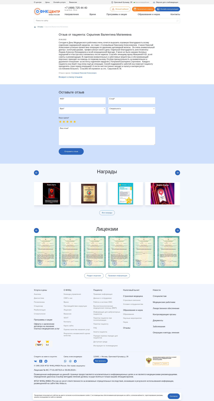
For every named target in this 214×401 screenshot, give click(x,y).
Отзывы (126, 328)
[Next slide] (177, 172)
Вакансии (73, 2)
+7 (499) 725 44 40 (76, 7)
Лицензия (67, 310)
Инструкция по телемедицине (105, 346)
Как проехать (100, 361)
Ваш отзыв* (64, 128)
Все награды (107, 213)
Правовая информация (117, 276)
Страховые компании (131, 300)
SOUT (66, 318)
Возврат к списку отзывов (70, 77)
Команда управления (72, 294)
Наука (125, 322)
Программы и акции (43, 320)
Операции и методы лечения (166, 333)
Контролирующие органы (164, 314)
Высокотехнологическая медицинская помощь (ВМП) (105, 307)
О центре (37, 2)
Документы (158, 320)
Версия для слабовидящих (167, 2)
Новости (157, 290)
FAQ (95, 328)
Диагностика (39, 298)
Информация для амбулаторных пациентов (106, 313)
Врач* (62, 108)
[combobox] (82, 110)
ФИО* (62, 99)
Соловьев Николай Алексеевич (83, 73)
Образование (128, 314)
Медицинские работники (164, 302)
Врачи (66, 302)
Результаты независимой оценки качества (77, 334)
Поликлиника (39, 302)
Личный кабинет (122, 9)
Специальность (115, 108)
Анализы (37, 294)
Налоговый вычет (131, 290)
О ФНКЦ (67, 290)
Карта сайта (68, 326)
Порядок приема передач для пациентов (105, 337)
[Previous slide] (36, 172)
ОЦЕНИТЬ (165, 363)
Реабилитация (40, 310)
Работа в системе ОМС (102, 302)
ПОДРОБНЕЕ (157, 363)
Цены (47, 2)
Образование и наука (133, 310)
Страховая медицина (133, 296)
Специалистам (159, 296)
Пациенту (97, 290)
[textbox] (82, 108)
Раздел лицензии (94, 276)
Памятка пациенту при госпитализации (102, 319)
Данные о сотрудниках (102, 298)
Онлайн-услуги (59, 2)
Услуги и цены (40, 290)
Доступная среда (100, 342)
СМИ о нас (68, 298)
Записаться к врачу (145, 9)
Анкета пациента (100, 332)
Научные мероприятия (132, 318)
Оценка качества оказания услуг (77, 329)
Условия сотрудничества (133, 304)
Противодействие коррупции (75, 306)
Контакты (67, 322)
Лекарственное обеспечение (166, 308)
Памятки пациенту (100, 324)
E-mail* (112, 99)
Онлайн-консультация (169, 9)
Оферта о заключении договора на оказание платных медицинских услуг (47, 326)
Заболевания (159, 326)
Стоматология (39, 314)
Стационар (38, 306)
